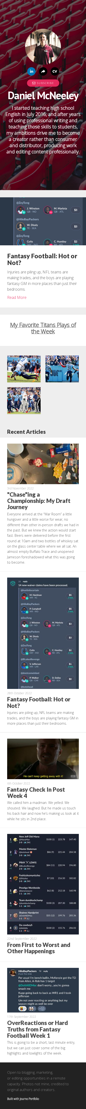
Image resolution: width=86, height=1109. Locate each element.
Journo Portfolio (29, 1099)
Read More (17, 297)
